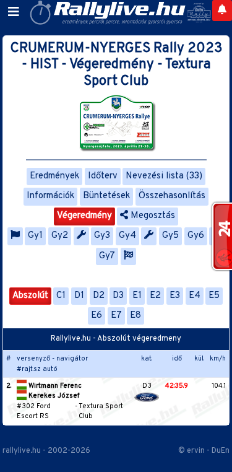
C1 (61, 296)
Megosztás (151, 216)
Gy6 (195, 236)
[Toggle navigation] (13, 12)
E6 (96, 315)
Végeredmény (84, 216)
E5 (214, 296)
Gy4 (127, 236)
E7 (116, 315)
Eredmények (54, 176)
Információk (50, 196)
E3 (175, 296)
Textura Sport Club (101, 411)
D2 (99, 296)
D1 (79, 296)
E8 (135, 315)
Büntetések (106, 196)
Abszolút (30, 296)
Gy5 (170, 236)
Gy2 (59, 236)
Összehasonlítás (172, 196)
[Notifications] (222, 10)
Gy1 (35, 236)
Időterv (103, 176)
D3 (118, 296)
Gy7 (107, 256)
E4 (194, 296)
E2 (155, 296)
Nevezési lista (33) (164, 176)
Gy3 (102, 236)
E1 (137, 296)
